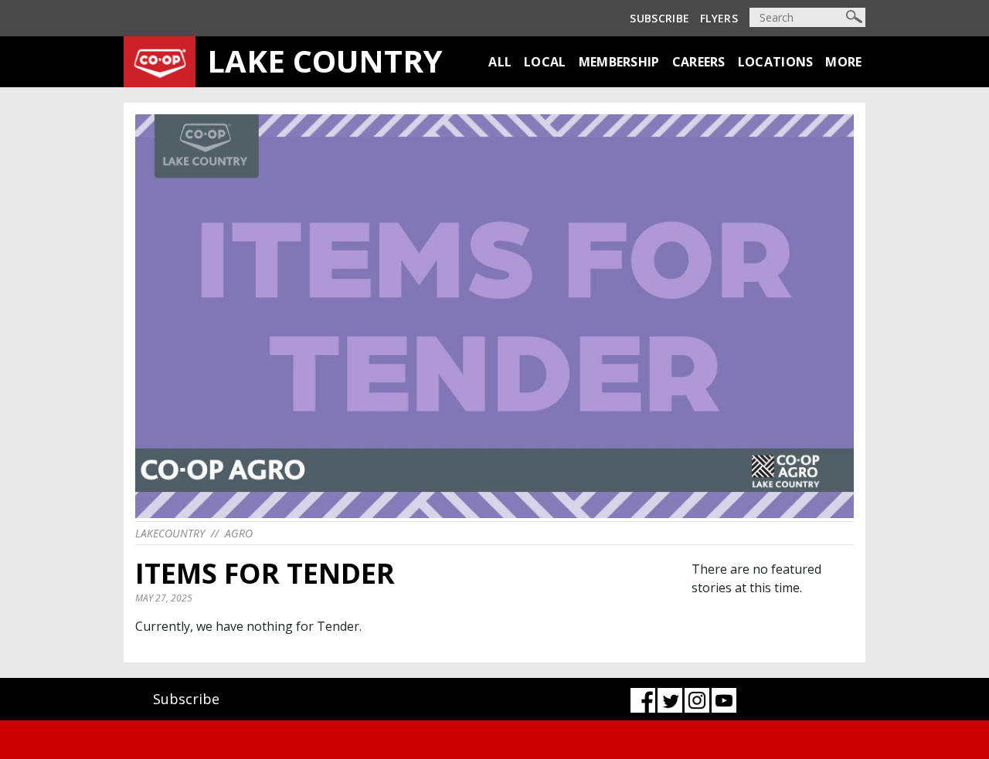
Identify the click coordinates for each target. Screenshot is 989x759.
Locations (776, 61)
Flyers (719, 18)
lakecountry (170, 533)
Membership (619, 61)
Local (545, 61)
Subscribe (659, 18)
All (499, 61)
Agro (239, 533)
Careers (699, 61)
